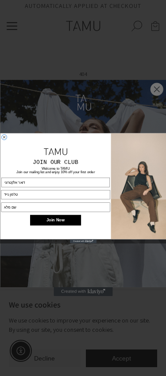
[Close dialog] (4, 137)
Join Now (55, 220)
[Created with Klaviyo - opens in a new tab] (83, 241)
